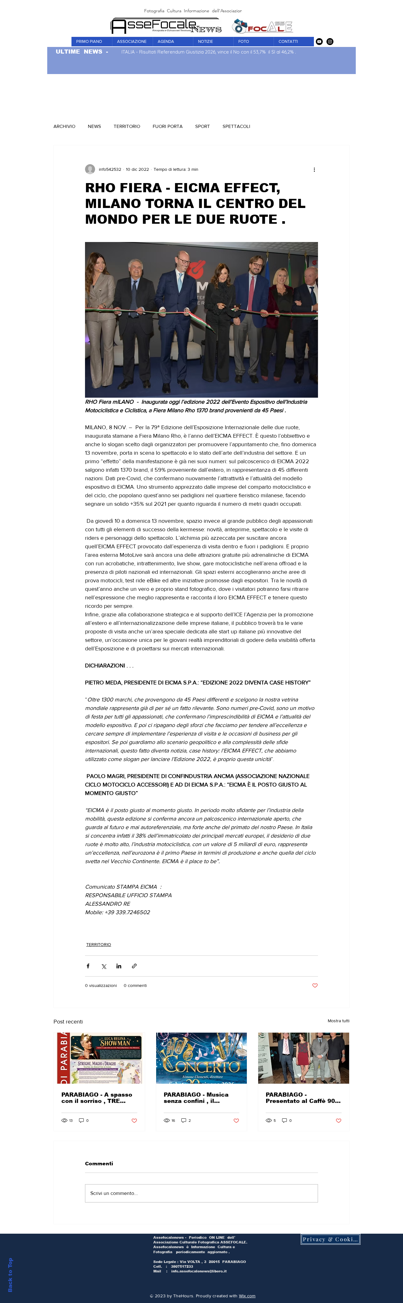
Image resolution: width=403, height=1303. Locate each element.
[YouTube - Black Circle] (319, 41)
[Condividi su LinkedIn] (119, 966)
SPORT (202, 126)
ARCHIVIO (64, 126)
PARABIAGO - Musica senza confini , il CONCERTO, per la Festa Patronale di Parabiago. (196, 1098)
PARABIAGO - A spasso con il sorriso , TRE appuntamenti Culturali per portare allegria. (97, 1098)
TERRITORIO (127, 126)
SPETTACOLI (236, 126)
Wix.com (247, 1295)
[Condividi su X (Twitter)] (103, 966)
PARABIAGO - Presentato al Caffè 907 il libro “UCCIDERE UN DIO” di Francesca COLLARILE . (302, 1098)
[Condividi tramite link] (134, 966)
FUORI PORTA (168, 126)
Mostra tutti (338, 1020)
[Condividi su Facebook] (88, 966)
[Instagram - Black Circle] (329, 41)
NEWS (94, 126)
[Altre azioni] (314, 169)
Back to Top (10, 1275)
